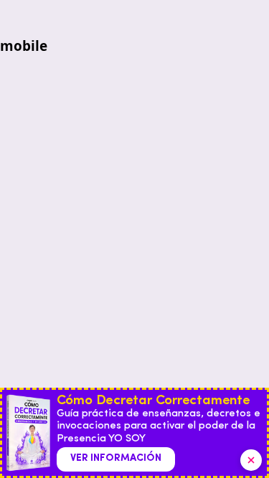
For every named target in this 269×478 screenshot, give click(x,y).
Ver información (115, 458)
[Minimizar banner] (251, 460)
